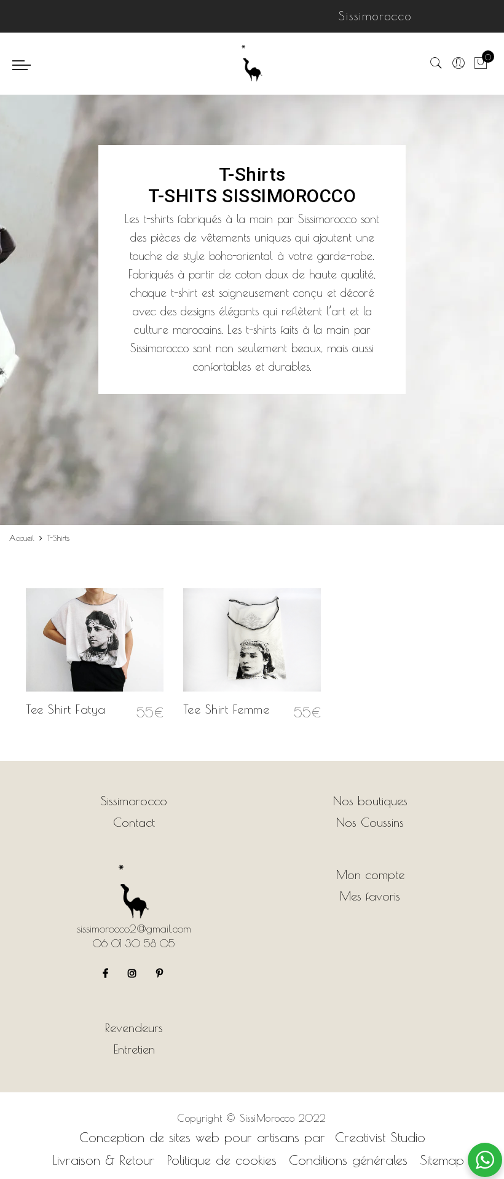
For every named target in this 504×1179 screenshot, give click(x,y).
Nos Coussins (370, 822)
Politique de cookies (222, 1160)
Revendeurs (134, 1027)
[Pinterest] (161, 971)
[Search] (436, 63)
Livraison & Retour (103, 1160)
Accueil (21, 538)
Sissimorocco (134, 801)
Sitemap (442, 1160)
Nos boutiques (370, 801)
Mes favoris (370, 896)
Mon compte (370, 874)
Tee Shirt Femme (226, 709)
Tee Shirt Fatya (66, 709)
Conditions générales (348, 1160)
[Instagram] (134, 971)
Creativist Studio (380, 1137)
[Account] (458, 63)
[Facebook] (107, 971)
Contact (134, 822)
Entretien (134, 1049)
